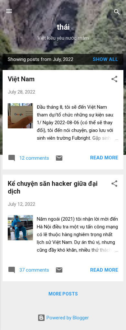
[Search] (117, 13)
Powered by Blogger (67, 318)
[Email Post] (59, 160)
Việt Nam (21, 79)
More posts (63, 293)
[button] (114, 80)
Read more (104, 158)
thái (63, 27)
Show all (105, 59)
